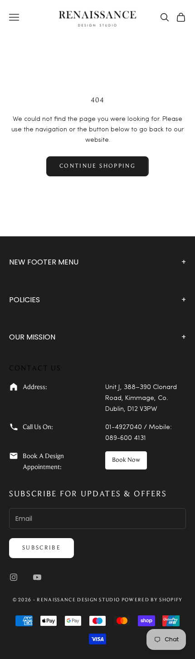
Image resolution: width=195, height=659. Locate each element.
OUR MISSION (97, 337)
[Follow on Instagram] (13, 577)
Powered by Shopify (152, 600)
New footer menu (97, 262)
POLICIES (97, 300)
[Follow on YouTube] (37, 577)
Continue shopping (97, 166)
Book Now (126, 460)
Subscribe (41, 548)
